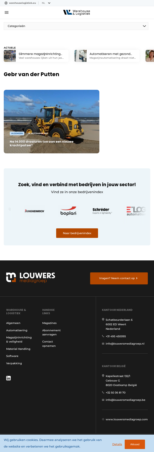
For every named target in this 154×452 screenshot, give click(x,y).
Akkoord (134, 444)
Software (12, 356)
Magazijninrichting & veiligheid (19, 339)
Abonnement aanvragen (51, 332)
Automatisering (16, 330)
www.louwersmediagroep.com (127, 419)
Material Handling (18, 349)
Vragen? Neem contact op (117, 278)
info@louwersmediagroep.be (125, 400)
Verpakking (14, 363)
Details (117, 444)
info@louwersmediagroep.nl (125, 343)
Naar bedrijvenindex (77, 233)
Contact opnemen (49, 343)
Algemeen (13, 323)
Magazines (49, 323)
